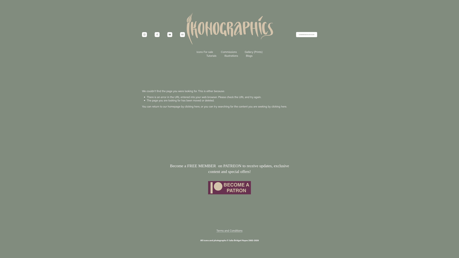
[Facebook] (157, 34)
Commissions (229, 52)
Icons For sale (205, 52)
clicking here (192, 106)
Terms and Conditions (229, 230)
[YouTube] (169, 34)
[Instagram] (144, 34)
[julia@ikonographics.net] (182, 34)
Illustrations (231, 55)
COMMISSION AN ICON (306, 34)
